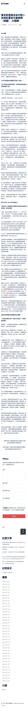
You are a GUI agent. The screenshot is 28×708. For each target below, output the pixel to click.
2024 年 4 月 (5, 659)
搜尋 (3, 527)
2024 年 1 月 (5, 667)
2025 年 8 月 (5, 614)
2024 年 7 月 (5, 650)
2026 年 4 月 (5, 595)
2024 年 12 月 (6, 636)
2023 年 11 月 (6, 672)
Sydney (3, 705)
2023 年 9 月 (5, 678)
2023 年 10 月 (6, 675)
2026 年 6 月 (5, 590)
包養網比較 (4, 293)
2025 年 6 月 (5, 620)
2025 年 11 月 (6, 609)
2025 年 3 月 (5, 628)
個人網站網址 (6, 498)
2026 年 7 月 (5, 587)
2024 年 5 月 (5, 656)
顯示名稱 (5, 483)
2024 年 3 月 (5, 661)
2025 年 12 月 (6, 606)
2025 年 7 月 (5, 617)
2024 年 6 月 (5, 653)
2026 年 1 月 (5, 603)
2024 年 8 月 (5, 648)
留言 (4, 469)
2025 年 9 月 (5, 612)
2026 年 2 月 (5, 601)
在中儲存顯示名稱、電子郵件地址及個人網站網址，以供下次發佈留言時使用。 (14, 509)
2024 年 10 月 (6, 642)
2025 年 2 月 (5, 631)
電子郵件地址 (7, 490)
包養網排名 (14, 74)
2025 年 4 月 (5, 625)
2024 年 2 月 (5, 664)
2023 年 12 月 (6, 670)
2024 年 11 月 (6, 639)
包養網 (9, 291)
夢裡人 (4, 689)
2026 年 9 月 (5, 581)
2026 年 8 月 (5, 584)
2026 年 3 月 (5, 598)
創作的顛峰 (5, 4)
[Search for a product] (24, 3)
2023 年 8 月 (5, 681)
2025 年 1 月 (5, 634)
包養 (6, 63)
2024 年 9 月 (5, 645)
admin (4, 24)
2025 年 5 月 (5, 623)
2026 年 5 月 (5, 592)
